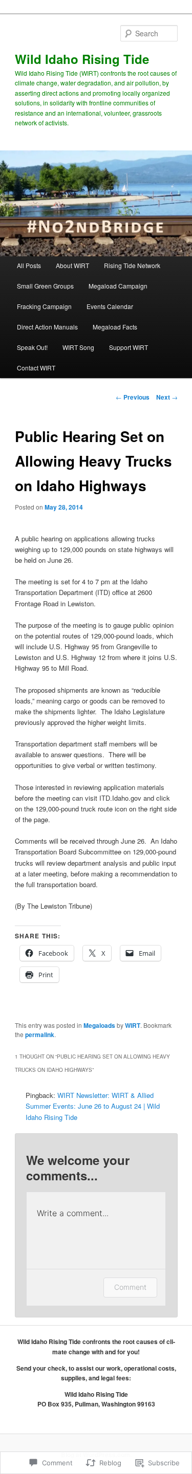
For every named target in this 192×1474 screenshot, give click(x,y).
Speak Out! (32, 347)
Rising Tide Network (132, 265)
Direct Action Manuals (47, 326)
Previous (133, 397)
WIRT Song (78, 347)
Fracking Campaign (44, 306)
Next (167, 397)
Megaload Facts (115, 326)
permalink (39, 1034)
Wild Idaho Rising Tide (82, 59)
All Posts (29, 265)
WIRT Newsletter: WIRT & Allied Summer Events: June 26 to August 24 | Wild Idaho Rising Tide (93, 1105)
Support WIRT (128, 347)
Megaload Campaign (118, 285)
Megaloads (99, 1025)
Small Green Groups (45, 285)
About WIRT (72, 265)
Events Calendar (110, 306)
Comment (130, 1287)
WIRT (132, 1025)
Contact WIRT (36, 367)
